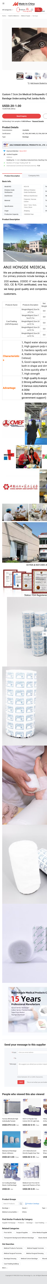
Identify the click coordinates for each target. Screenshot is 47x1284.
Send (21, 1082)
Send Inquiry (22, 116)
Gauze (24, 1208)
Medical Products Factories (13, 1248)
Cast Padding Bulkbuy (11, 1264)
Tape (43, 1208)
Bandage (35, 16)
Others (24, 1212)
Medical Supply (25, 16)
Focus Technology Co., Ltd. (28, 1275)
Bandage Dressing (10, 1258)
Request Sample (38, 121)
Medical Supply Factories (35, 1248)
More (4, 1268)
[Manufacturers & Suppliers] (24, 4)
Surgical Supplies (22, 1232)
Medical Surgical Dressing (35, 1253)
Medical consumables (9, 1212)
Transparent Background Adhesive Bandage (19, 1238)
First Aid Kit (8, 1232)
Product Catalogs (33, 1204)
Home (4, 16)
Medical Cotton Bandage (29, 1258)
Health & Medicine (13, 16)
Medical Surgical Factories (13, 1253)
